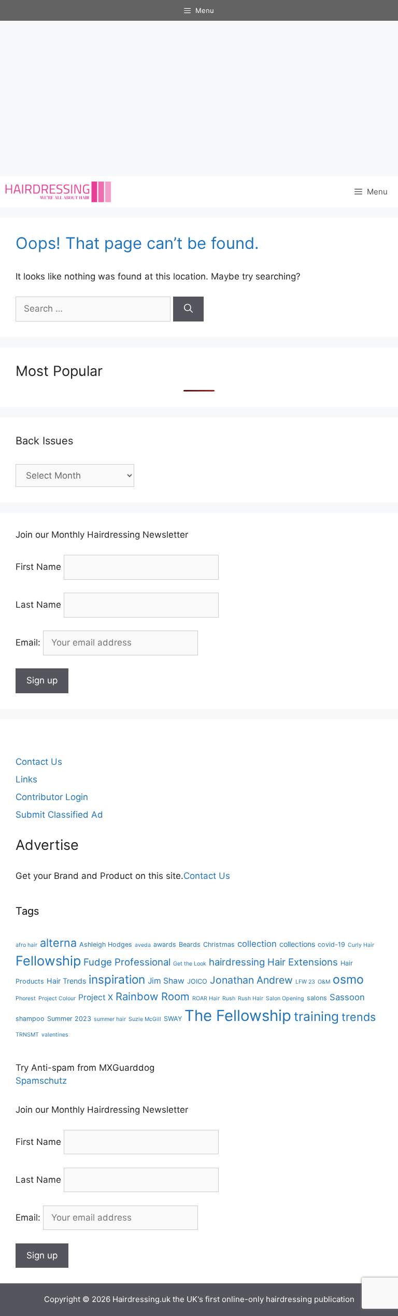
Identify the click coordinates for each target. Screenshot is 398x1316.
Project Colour (57, 998)
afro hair (26, 945)
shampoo (30, 1019)
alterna (58, 942)
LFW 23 (305, 981)
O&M (324, 981)
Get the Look (189, 963)
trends (359, 1017)
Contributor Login (52, 797)
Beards (190, 944)
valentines (54, 1034)
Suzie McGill (145, 1019)
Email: (29, 642)
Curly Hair (361, 945)
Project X (95, 997)
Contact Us (39, 762)
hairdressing (237, 962)
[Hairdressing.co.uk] (58, 191)
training (316, 1016)
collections (297, 944)
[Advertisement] (199, 98)
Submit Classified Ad (59, 814)
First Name (38, 567)
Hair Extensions (302, 962)
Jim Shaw (166, 981)
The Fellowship (237, 1015)
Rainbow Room (153, 996)
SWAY (173, 1019)
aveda (143, 945)
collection (257, 944)
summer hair (110, 1019)
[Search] (188, 309)
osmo (348, 979)
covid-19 (331, 944)
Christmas (219, 944)
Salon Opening (285, 998)
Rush (228, 998)
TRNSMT (27, 1034)
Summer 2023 (69, 1019)
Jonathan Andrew (251, 980)
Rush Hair (250, 998)
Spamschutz (41, 1080)
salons (317, 998)
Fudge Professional (126, 962)
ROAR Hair (206, 998)
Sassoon (347, 997)
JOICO (197, 981)
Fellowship (48, 961)
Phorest (26, 998)
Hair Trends (66, 980)
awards (164, 944)
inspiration (117, 979)
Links (26, 779)
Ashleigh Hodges (105, 944)
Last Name (38, 604)
